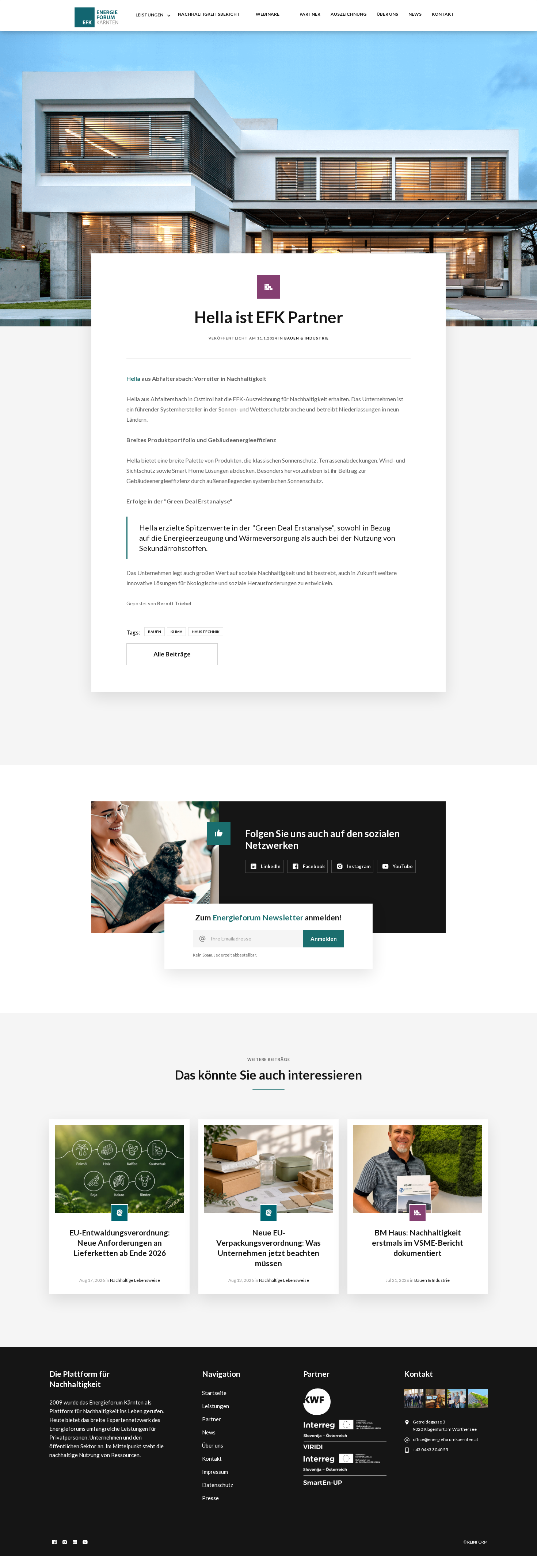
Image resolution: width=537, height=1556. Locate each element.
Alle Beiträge (172, 654)
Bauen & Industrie (306, 338)
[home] (96, 17)
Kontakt (212, 1458)
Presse (210, 1498)
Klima (176, 631)
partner (310, 14)
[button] (151, 16)
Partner (211, 1419)
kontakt (443, 14)
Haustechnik (206, 631)
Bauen (154, 631)
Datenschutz (217, 1485)
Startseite (214, 1393)
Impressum (215, 1471)
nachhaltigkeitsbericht (209, 14)
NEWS (415, 14)
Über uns (387, 14)
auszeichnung (348, 14)
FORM (477, 1542)
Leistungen (215, 1406)
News (209, 1432)
